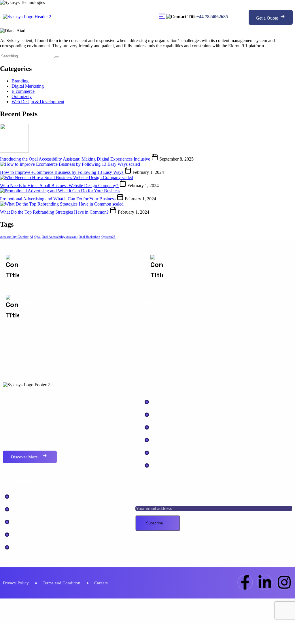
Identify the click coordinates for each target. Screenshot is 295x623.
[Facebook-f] (245, 582)
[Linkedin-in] (265, 582)
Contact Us (22, 521)
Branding (20, 80)
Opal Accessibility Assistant (59, 236)
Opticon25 (108, 236)
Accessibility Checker (14, 236)
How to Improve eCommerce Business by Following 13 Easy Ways (62, 172)
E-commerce (23, 91)
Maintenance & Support (174, 464)
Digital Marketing (28, 86)
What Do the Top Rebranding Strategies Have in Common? (55, 212)
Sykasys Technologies (177, 610)
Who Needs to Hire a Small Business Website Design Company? (59, 185)
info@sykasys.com (221, 268)
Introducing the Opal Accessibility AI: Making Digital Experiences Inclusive (75, 159)
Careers (19, 533)
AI (31, 236)
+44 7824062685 (212, 16)
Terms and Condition (61, 583)
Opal (37, 236)
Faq (15, 546)
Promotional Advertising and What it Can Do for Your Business (58, 198)
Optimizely (22, 96)
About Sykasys (26, 495)
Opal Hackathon (89, 236)
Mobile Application (169, 439)
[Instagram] (284, 582)
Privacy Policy (16, 583)
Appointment (24, 508)
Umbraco (160, 426)
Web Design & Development (38, 101)
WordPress (162, 413)
